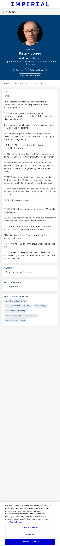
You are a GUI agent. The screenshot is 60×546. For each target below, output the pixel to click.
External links (37, 70)
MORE (37, 83)
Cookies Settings (30, 527)
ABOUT (7, 83)
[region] (30, 524)
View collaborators (30, 75)
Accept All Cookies (30, 541)
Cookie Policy (15, 522)
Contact (20, 70)
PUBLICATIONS (22, 83)
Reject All (30, 534)
